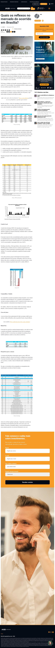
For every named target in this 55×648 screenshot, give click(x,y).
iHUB (3, 27)
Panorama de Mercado (14, 1)
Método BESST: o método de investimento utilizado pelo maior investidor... (44, 103)
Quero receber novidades (44, 37)
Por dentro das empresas (34, 1)
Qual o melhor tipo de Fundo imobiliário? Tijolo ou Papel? (43, 123)
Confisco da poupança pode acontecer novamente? (43, 110)
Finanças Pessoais (4, 1)
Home (2, 633)
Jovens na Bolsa (24, 1)
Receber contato (27, 482)
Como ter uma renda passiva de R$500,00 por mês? (44, 116)
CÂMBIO (32, 8)
